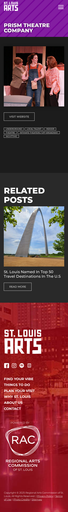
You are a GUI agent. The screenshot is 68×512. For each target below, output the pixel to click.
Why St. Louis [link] (17, 397)
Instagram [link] (14, 365)
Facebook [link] (6, 365)
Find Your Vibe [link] (18, 379)
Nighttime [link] (11, 136)
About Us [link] (13, 403)
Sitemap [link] (37, 499)
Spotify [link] (21, 365)
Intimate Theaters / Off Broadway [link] (39, 133)
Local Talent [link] (34, 129)
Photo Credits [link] (21, 499)
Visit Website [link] (19, 116)
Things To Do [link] (17, 385)
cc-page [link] (29, 365)
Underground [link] (14, 129)
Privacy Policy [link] (45, 496)
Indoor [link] (50, 129)
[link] (9, 6)
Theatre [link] (10, 133)
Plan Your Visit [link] (19, 391)
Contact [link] (12, 409)
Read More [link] (17, 286)
